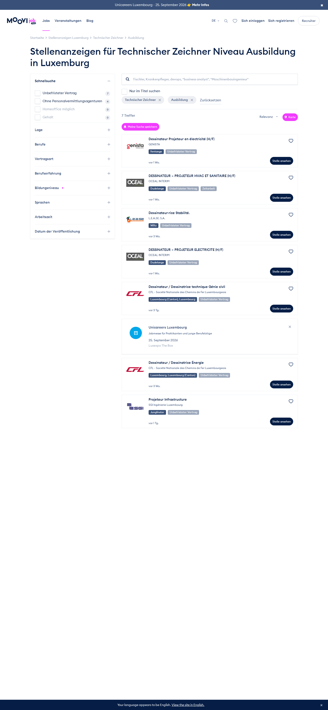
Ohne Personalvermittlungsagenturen (75, 101)
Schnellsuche (45, 81)
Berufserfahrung (48, 173)
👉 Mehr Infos (198, 5)
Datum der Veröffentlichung (58, 231)
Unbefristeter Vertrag (75, 93)
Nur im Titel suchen (144, 91)
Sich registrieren (281, 21)
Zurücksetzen (210, 100)
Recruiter (309, 21)
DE (214, 21)
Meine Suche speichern (142, 126)
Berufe (40, 144)
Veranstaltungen (68, 21)
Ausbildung (180, 100)
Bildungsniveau (47, 188)
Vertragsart (44, 159)
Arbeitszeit (44, 217)
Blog (89, 21)
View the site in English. (188, 705)
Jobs (46, 21)
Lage (39, 130)
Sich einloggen (253, 21)
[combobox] (269, 117)
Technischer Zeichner (140, 100)
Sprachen (43, 202)
